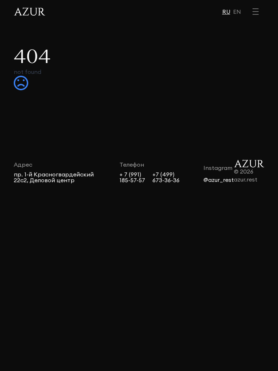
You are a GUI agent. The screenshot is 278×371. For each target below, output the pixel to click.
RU (226, 11)
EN (237, 11)
